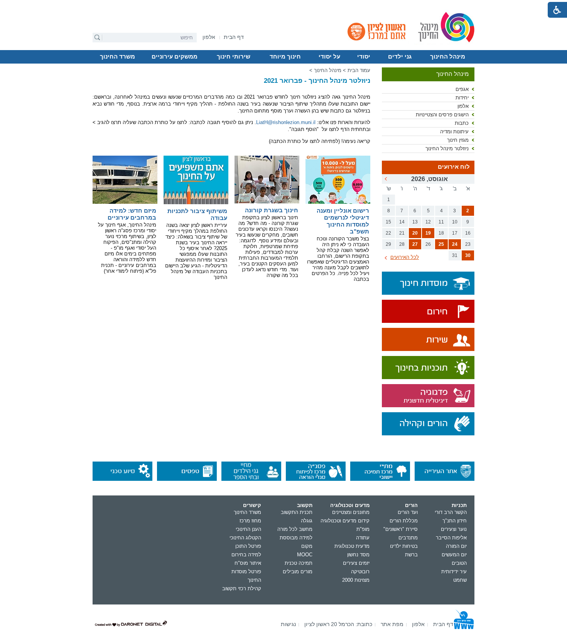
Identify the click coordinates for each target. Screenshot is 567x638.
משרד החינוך (117, 57)
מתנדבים (408, 538)
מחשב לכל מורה (294, 529)
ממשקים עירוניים (174, 57)
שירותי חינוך (233, 57)
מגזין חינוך (458, 140)
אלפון (463, 106)
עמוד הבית (359, 70)
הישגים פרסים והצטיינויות (442, 115)
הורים (411, 505)
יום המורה (456, 546)
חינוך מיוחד (285, 57)
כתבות (462, 123)
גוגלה (306, 521)
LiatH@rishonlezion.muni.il (286, 122)
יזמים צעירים (356, 563)
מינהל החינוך (447, 57)
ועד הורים (408, 512)
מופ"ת (363, 529)
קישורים (252, 505)
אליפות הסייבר (451, 538)
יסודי (363, 57)
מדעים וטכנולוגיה (350, 505)
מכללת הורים (404, 521)
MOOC (304, 554)
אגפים (462, 89)
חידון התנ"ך (454, 521)
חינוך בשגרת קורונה (271, 210)
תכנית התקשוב (296, 512)
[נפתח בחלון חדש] (428, 312)
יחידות (462, 98)
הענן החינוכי (248, 529)
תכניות (459, 505)
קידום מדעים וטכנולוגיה (345, 521)
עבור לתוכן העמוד (283, 6)
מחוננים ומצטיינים (351, 512)
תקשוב (304, 505)
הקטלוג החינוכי (245, 538)
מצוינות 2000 (356, 580)
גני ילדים (400, 57)
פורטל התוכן (248, 546)
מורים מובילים (297, 571)
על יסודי (329, 57)
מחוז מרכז (250, 521)
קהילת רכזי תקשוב (241, 588)
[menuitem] (208, 37)
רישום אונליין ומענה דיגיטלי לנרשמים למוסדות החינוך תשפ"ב (343, 221)
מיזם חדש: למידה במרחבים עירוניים (132, 214)
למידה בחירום (246, 554)
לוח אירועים (454, 167)
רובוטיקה (360, 571)
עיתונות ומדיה (454, 131)
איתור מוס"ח (248, 563)
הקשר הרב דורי (451, 512)
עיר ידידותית (454, 571)
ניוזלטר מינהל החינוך (447, 148)
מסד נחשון (358, 554)
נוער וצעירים (454, 529)
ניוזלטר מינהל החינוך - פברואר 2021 (317, 80)
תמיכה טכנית (298, 563)
